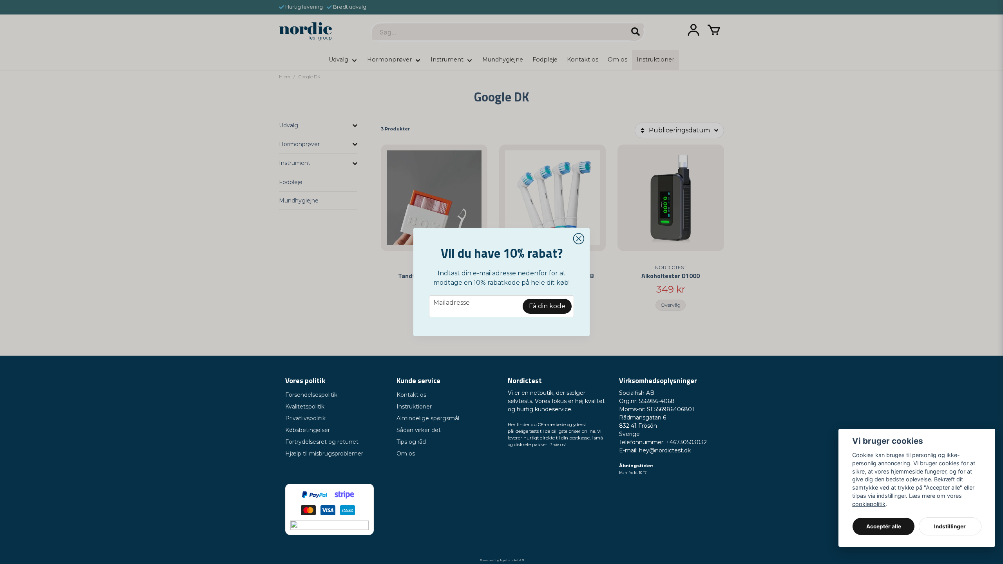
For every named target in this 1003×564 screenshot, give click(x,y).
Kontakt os (411, 394)
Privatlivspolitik (305, 418)
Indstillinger (950, 526)
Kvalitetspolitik (304, 406)
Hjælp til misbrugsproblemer (324, 453)
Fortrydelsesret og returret (321, 441)
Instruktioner (414, 406)
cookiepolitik (868, 504)
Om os (405, 453)
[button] (579, 239)
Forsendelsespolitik (311, 394)
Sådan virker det (418, 430)
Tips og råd (411, 441)
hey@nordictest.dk (665, 450)
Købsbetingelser (307, 430)
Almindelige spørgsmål (427, 418)
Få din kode (547, 306)
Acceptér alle (883, 526)
